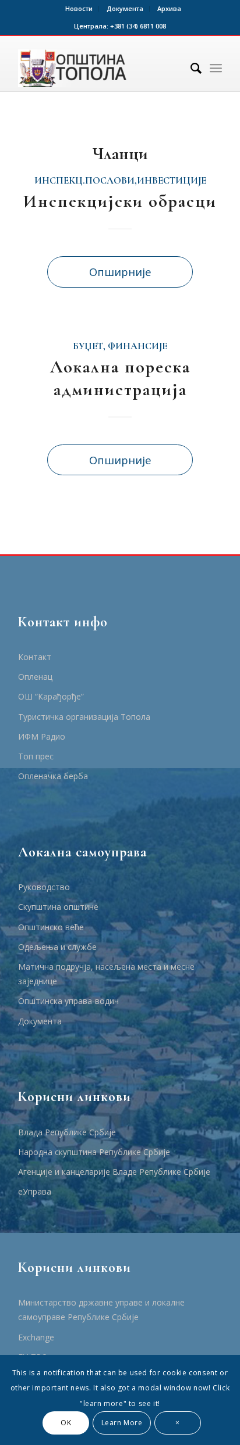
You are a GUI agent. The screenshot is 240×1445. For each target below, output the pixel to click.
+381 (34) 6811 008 (138, 25)
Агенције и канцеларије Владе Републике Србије (114, 1171)
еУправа (34, 1191)
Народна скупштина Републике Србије (94, 1151)
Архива (169, 8)
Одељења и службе (57, 946)
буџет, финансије (120, 346)
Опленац (35, 676)
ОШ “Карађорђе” (51, 696)
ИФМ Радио (41, 736)
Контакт (34, 656)
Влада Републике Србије (67, 1132)
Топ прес (36, 756)
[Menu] (216, 68)
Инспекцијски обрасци (120, 201)
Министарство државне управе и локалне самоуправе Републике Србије (101, 1309)
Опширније (120, 271)
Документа (125, 8)
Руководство (44, 886)
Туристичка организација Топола (84, 716)
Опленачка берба (53, 775)
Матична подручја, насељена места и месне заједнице (106, 974)
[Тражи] (190, 68)
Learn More (122, 1423)
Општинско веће (51, 927)
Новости (79, 8)
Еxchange (36, 1337)
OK (66, 1423)
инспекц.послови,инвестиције (120, 181)
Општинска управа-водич (68, 1000)
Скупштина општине (58, 906)
